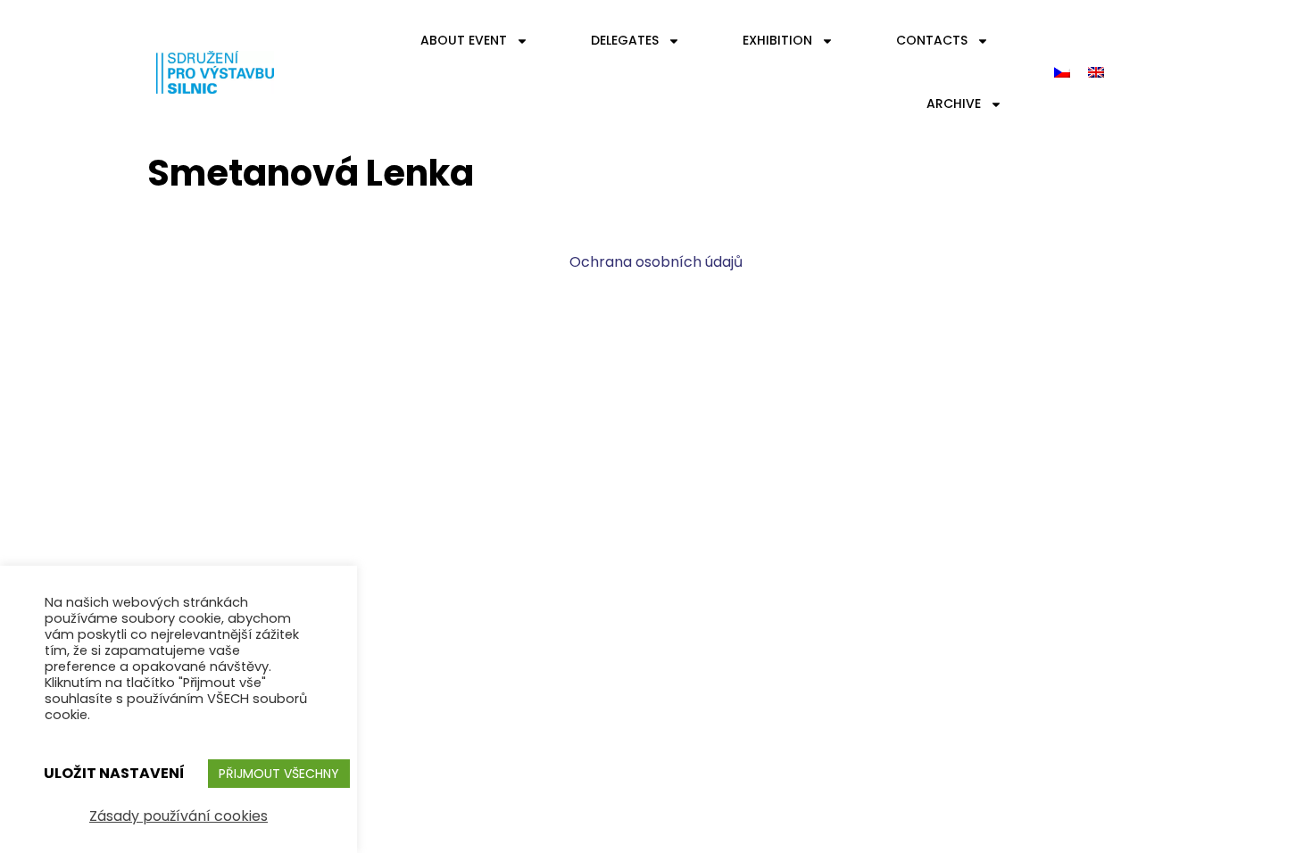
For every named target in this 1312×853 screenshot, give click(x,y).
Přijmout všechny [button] (279, 774)
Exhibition (777, 40)
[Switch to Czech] (1062, 73)
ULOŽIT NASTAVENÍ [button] (114, 773)
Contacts (931, 40)
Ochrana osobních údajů (656, 262)
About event (463, 40)
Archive (953, 103)
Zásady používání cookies (178, 816)
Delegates (625, 40)
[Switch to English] (1096, 73)
